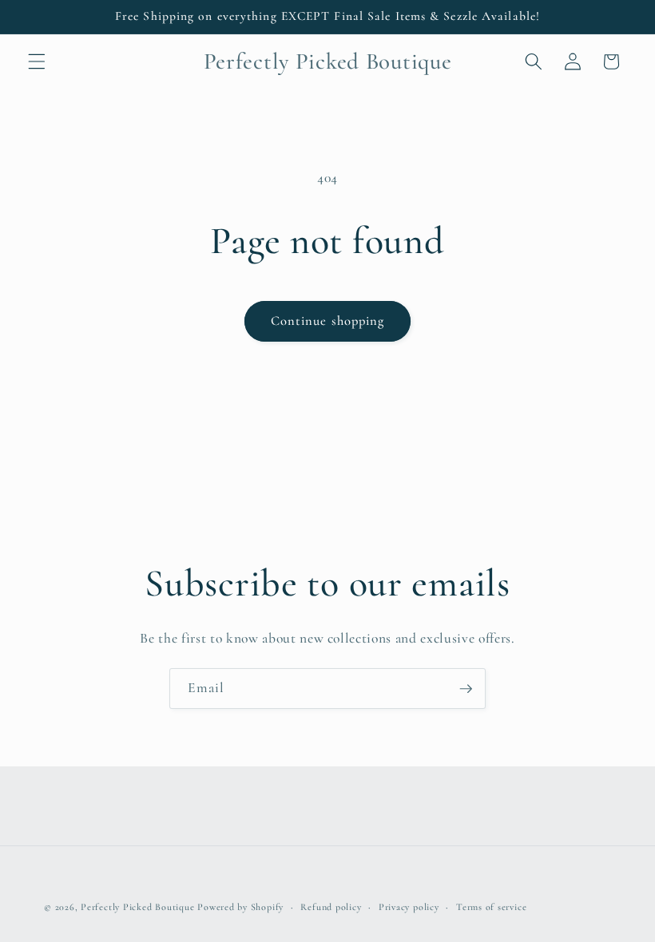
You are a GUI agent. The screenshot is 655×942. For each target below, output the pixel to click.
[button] (37, 61)
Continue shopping (328, 321)
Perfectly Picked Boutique (137, 906)
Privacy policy (409, 906)
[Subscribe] (466, 689)
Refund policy (330, 906)
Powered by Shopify (240, 906)
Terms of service (491, 906)
